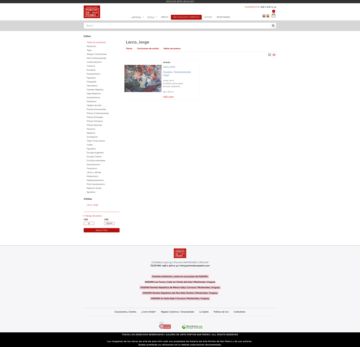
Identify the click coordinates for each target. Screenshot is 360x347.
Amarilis (166, 62)
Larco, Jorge (169, 66)
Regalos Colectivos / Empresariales (177, 312)
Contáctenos (251, 7)
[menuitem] (164, 17)
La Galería (204, 312)
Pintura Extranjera (182, 72)
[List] (274, 55)
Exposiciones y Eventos (125, 312)
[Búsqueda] (273, 26)
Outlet (166, 75)
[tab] (129, 49)
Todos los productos (96, 42)
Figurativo (168, 72)
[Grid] (269, 55)
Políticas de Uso (221, 312)
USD (86, 219)
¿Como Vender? (148, 312)
